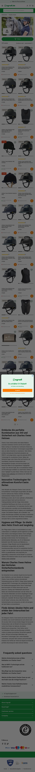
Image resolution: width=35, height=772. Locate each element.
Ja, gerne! (17, 390)
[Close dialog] (32, 375)
